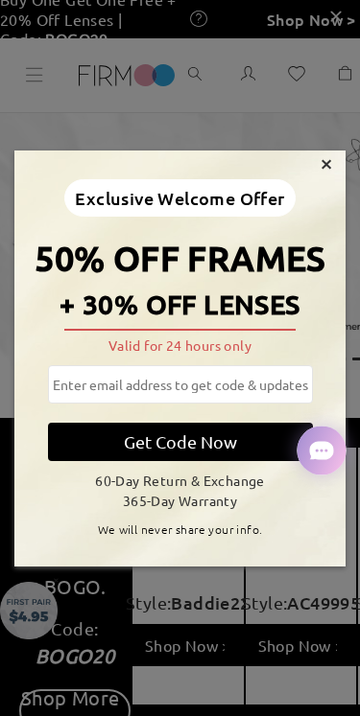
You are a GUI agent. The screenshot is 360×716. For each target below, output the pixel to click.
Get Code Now (180, 441)
